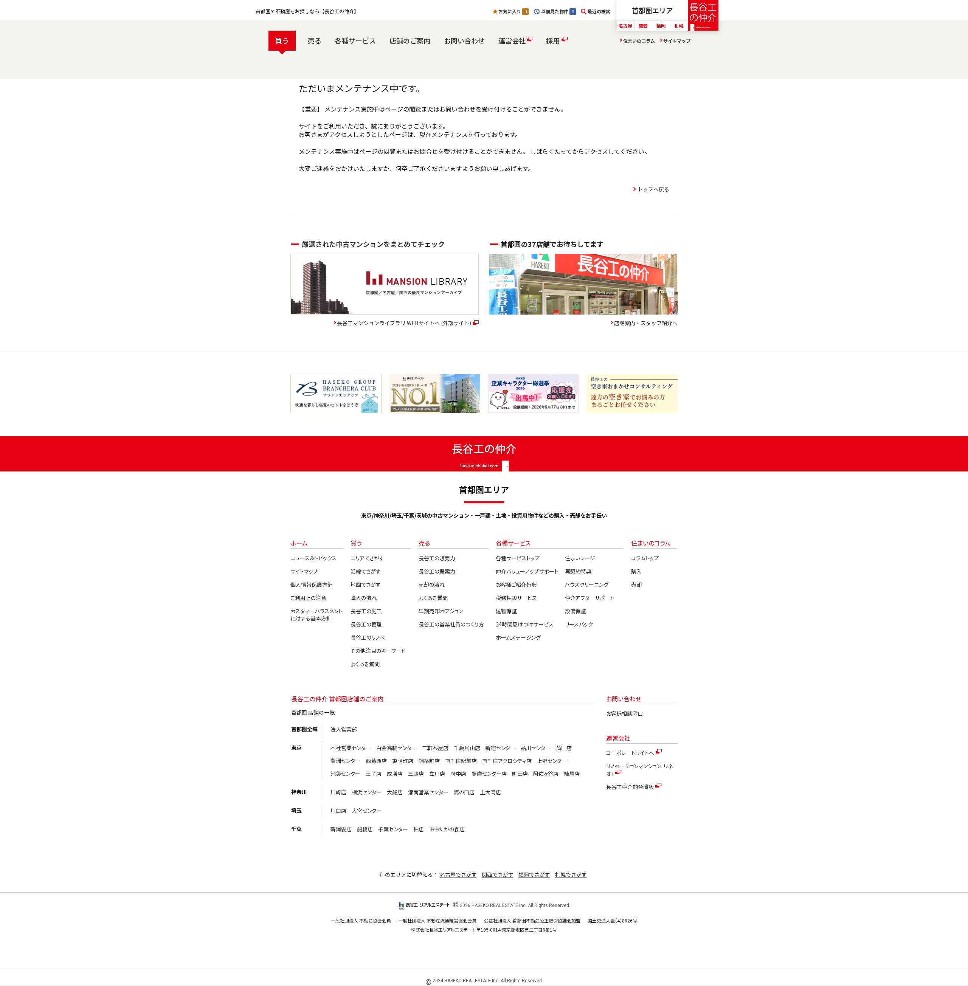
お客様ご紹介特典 (516, 584)
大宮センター (367, 810)
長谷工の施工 (366, 611)
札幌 (678, 25)
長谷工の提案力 (437, 571)
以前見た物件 (557, 11)
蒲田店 (564, 748)
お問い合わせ (464, 40)
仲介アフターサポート (589, 598)
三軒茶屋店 (435, 748)
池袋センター (345, 773)
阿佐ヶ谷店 (545, 773)
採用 (553, 40)
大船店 (395, 792)
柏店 (418, 829)
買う (282, 40)
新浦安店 (341, 829)
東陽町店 (402, 760)
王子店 (374, 773)
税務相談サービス (516, 598)
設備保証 (575, 611)
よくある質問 (365, 664)
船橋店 (365, 829)
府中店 (458, 773)
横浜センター (367, 792)
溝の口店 (464, 792)
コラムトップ (645, 558)
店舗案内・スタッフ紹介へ (646, 323)
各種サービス (355, 40)
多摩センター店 (489, 773)
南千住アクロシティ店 (507, 760)
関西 (643, 25)
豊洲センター (345, 760)
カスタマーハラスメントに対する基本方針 (316, 614)
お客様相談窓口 (624, 713)
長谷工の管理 (366, 624)
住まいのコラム (639, 40)
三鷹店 (416, 773)
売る (314, 40)
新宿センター (500, 748)
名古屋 (625, 25)
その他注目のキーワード (378, 650)
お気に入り (512, 11)
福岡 (661, 25)
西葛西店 (376, 760)
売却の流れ (432, 584)
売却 (636, 584)
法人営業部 (343, 729)
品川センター (536, 748)
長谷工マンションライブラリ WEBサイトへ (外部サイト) (404, 323)
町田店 (520, 773)
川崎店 (338, 792)
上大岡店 (490, 792)
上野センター (552, 760)
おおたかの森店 (447, 829)
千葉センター (393, 829)
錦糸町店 (429, 760)
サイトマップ (676, 40)
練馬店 (572, 773)
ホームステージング (518, 637)
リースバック (579, 624)
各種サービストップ (518, 558)
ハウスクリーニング (586, 584)
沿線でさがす (366, 571)
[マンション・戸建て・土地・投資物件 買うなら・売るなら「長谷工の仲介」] (703, 15)
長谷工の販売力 (437, 558)
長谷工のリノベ (368, 637)
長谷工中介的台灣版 (630, 787)
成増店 (395, 773)
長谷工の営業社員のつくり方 (451, 624)
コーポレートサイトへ (630, 753)
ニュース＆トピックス (313, 558)
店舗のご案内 (409, 40)
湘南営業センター (428, 792)
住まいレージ (580, 558)
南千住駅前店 (461, 760)
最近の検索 (599, 11)
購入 (636, 571)
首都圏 (652, 10)
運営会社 (512, 40)
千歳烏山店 (467, 748)
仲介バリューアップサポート (527, 571)
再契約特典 (578, 571)
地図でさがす (366, 584)
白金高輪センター (396, 748)
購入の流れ (364, 598)
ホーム (299, 542)
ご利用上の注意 (308, 598)
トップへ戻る (653, 189)
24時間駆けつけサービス (524, 624)
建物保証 (506, 611)
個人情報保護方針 (311, 584)
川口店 (338, 810)
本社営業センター (350, 748)
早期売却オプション (441, 611)
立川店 (437, 773)
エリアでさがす (367, 558)
